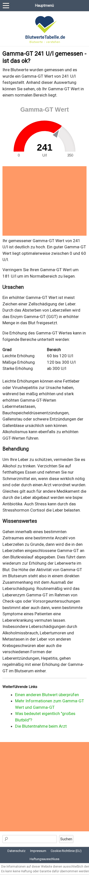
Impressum (38, 851)
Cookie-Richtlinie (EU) (66, 851)
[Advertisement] (44, 201)
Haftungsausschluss (44, 859)
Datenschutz (16, 851)
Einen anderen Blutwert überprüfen (47, 694)
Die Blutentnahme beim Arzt (41, 726)
